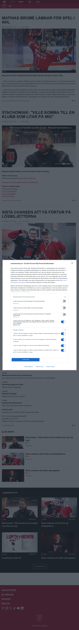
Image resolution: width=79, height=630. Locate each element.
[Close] (73, 263)
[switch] (63, 301)
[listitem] (39, 297)
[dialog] (39, 315)
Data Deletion (28, 366)
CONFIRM (25, 359)
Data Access (39, 366)
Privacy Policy (50, 366)
